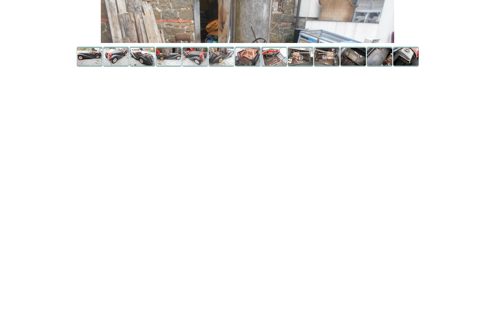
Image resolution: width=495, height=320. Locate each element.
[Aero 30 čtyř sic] (90, 65)
